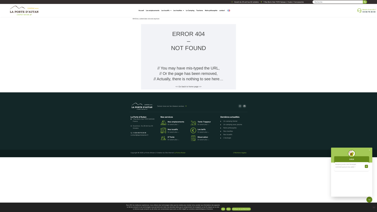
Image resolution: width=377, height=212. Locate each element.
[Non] (374, 207)
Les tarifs (202, 129)
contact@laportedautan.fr (139, 135)
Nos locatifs (173, 129)
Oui (223, 209)
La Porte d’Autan (179, 153)
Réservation (203, 137)
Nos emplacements (176, 122)
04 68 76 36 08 (368, 12)
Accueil (141, 10)
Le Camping (190, 10)
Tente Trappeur (204, 122)
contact (222, 10)
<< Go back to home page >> (188, 86)
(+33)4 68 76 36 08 (139, 133)
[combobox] (337, 2)
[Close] (369, 150)
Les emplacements (152, 10)
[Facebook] (244, 106)
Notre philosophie (211, 10)
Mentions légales (240, 153)
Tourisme (199, 10)
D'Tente (171, 137)
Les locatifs (165, 10)
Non (228, 209)
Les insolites (177, 10)
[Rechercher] (365, 2)
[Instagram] (240, 106)
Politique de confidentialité (241, 209)
